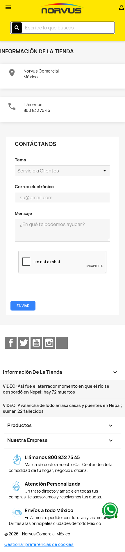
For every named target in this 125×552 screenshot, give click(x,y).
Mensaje (23, 213)
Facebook (11, 343)
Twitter (23, 343)
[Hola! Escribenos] (109, 509)
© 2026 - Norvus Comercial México (37, 534)
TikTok (62, 343)
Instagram (49, 343)
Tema (20, 160)
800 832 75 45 (37, 110)
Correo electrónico (34, 186)
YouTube (36, 343)
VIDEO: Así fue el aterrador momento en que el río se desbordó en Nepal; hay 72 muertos (56, 389)
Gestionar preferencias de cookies (39, 544)
